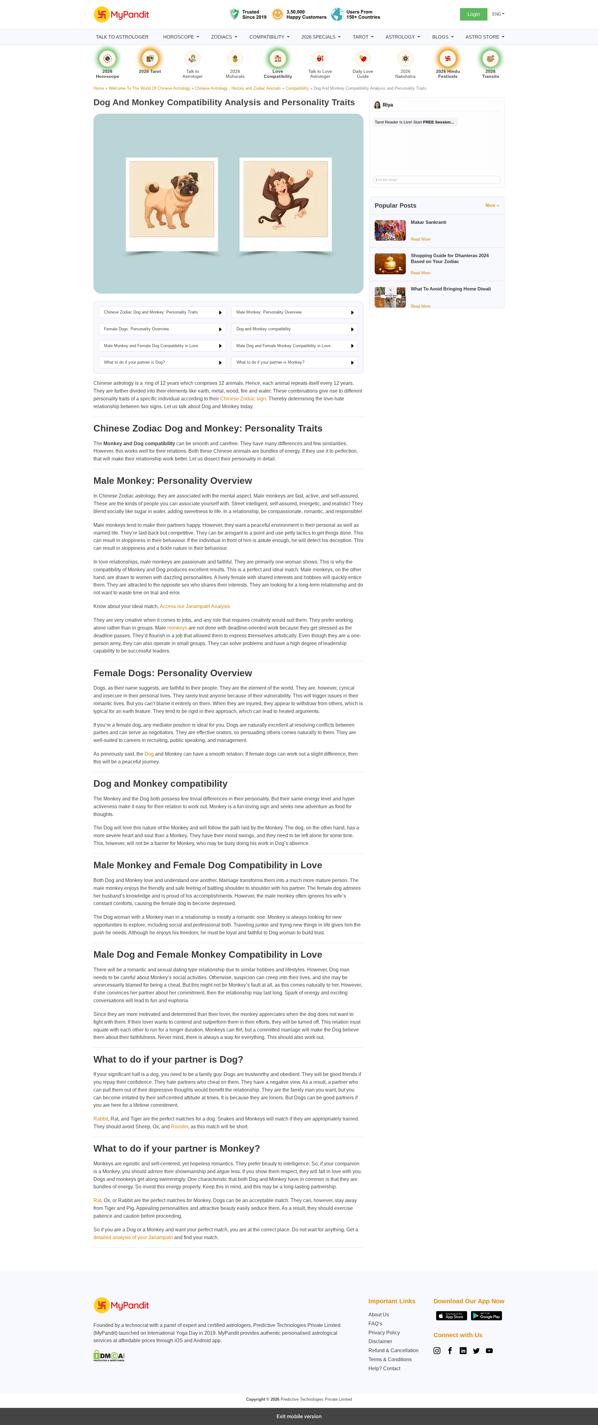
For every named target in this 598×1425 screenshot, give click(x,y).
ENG (496, 14)
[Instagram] (438, 1351)
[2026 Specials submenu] (339, 36)
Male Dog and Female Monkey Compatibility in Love (283, 345)
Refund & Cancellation (393, 1350)
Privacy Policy (384, 1332)
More (490, 205)
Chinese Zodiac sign (243, 398)
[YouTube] (489, 1351)
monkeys (177, 627)
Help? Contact (384, 1368)
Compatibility (297, 88)
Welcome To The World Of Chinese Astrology (149, 88)
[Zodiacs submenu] (236, 36)
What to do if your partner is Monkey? (270, 362)
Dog (149, 754)
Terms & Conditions (390, 1359)
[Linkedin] (463, 1351)
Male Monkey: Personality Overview (268, 312)
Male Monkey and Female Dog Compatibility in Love (151, 345)
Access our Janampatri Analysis (195, 606)
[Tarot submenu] (372, 36)
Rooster (179, 1126)
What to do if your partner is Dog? (134, 362)
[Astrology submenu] (418, 36)
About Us (378, 1314)
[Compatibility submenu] (288, 36)
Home (98, 88)
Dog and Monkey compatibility (263, 329)
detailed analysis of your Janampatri (133, 1237)
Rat (97, 1200)
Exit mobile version (299, 1416)
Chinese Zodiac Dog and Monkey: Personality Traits (151, 312)
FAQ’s (375, 1323)
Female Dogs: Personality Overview (136, 329)
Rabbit (100, 1118)
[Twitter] (476, 1351)
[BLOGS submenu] (452, 36)
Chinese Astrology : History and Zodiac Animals (238, 88)
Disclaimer (380, 1341)
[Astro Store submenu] (503, 36)
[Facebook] (450, 1351)
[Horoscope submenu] (198, 36)
